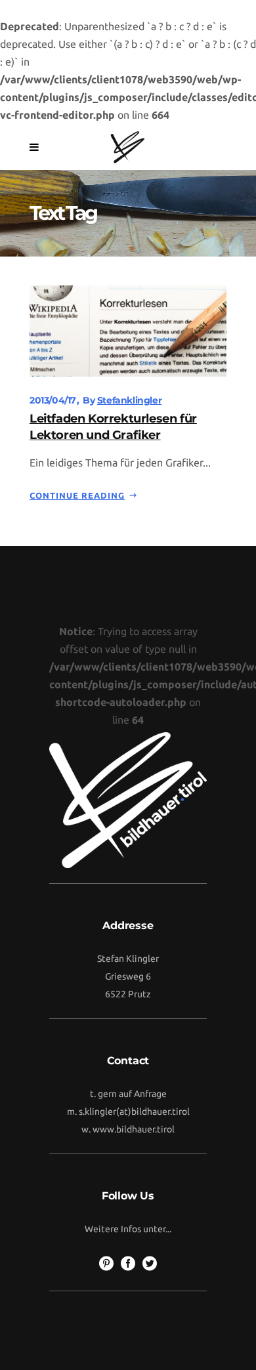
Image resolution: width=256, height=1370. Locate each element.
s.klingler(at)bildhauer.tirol (134, 1111)
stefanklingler (129, 400)
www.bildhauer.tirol (134, 1129)
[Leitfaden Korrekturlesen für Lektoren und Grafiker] (128, 330)
